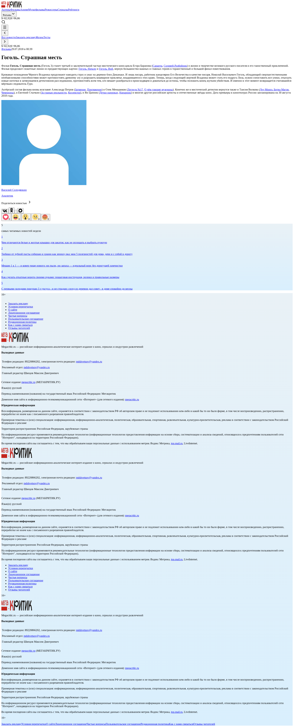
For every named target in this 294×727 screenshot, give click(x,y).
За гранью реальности (54, 92)
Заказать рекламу (26, 37)
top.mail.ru (177, 443)
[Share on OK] (11, 210)
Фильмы (7, 15)
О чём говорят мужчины (158, 89)
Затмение (80, 89)
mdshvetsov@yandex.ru (89, 361)
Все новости (8, 37)
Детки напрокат (109, 92)
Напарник (125, 92)
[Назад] (4, 33)
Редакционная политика (22, 321)
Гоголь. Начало (87, 68)
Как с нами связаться (20, 325)
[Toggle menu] (4, 27)
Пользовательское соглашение (25, 318)
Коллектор (74, 92)
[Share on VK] (5, 211)
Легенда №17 (135, 89)
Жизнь (39, 37)
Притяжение (94, 89)
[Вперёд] (4, 42)
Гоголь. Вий (106, 68)
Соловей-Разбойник (175, 65)
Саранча (157, 65)
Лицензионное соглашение (24, 312)
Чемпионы (7, 92)
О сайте (12, 309)
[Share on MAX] (20, 210)
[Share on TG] (15, 211)
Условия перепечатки (20, 306)
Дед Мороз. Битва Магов (274, 89)
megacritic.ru (28, 382)
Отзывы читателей (19, 328)
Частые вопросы (17, 315)
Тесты (46, 37)
